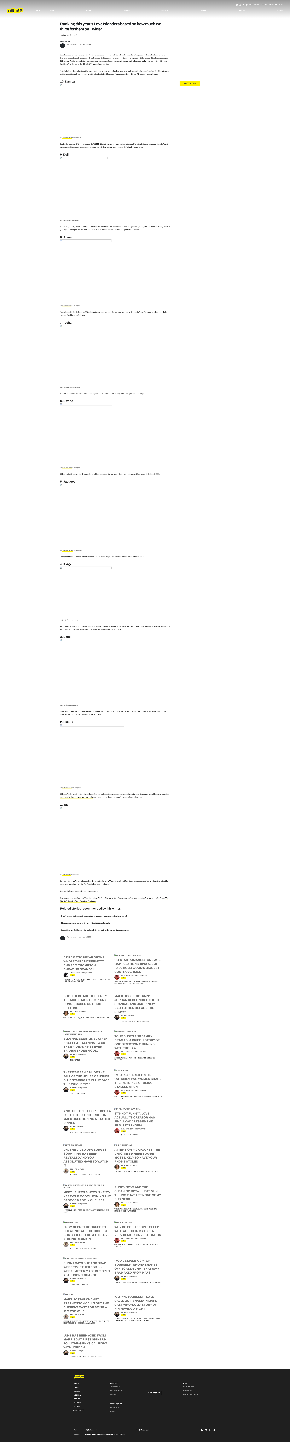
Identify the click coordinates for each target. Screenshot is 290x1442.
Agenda (164, 10)
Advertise (273, 4)
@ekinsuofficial (67, 788)
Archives (114, 1394)
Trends (203, 10)
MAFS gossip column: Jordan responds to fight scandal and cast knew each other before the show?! (137, 1003)
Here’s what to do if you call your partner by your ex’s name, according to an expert (94, 916)
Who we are (254, 4)
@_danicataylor (67, 137)
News (52, 10)
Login (112, 1411)
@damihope (66, 705)
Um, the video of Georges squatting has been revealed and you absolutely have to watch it (85, 1157)
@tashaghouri (66, 387)
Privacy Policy (117, 1391)
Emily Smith (75, 1011)
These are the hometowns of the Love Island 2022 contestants (85, 923)
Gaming (126, 10)
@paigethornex (67, 620)
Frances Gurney (72, 44)
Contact (264, 4)
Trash (89, 10)
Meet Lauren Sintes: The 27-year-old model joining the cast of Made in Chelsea (87, 1196)
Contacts (187, 1391)
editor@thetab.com (142, 1430)
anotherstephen (77, 973)
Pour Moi (84, 71)
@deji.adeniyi (66, 220)
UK (73, 975)
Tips (281, 4)
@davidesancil (67, 468)
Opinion (241, 10)
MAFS (135, 1015)
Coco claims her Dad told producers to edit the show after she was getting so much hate (95, 930)
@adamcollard (66, 306)
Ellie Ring (74, 1169)
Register (114, 1407)
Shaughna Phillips (67, 557)
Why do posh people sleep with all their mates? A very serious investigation (137, 1231)
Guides (280, 10)
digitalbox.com (91, 1430)
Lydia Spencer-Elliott (130, 975)
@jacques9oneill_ (67, 550)
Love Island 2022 (85, 44)
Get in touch (154, 1393)
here (95, 891)
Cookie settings (190, 1394)
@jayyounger (66, 874)
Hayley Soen (126, 1015)
